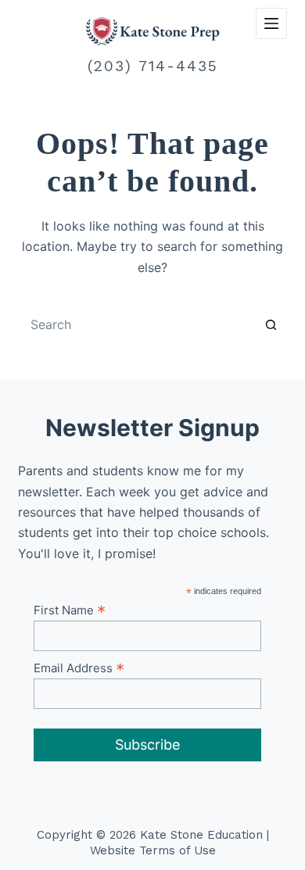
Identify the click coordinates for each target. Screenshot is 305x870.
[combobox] (137, 324)
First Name (70, 609)
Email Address (79, 667)
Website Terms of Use (153, 850)
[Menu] (271, 23)
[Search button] (271, 324)
